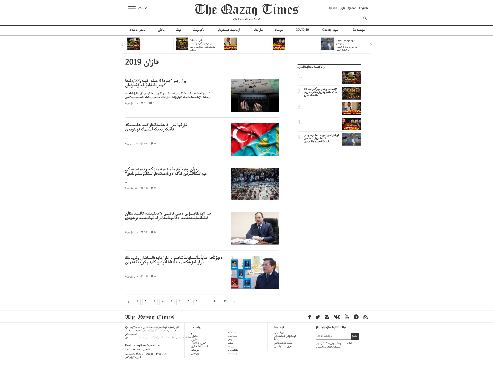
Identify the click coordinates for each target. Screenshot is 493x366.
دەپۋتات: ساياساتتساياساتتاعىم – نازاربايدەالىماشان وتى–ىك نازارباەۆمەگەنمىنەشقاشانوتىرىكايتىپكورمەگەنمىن (174, 260)
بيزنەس (195, 354)
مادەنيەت (232, 336)
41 (215, 302)
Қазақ (333, 9)
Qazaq (352, 9)
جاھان (161, 30)
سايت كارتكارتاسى (283, 343)
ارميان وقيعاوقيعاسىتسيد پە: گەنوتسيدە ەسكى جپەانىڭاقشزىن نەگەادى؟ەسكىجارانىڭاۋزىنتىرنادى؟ (166, 172)
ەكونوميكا (198, 30)
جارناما (277, 340)
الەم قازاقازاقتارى (199, 347)
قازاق (342, 9)
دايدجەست (233, 354)
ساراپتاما (258, 30)
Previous (122, 45)
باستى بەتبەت (137, 30)
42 (225, 302)
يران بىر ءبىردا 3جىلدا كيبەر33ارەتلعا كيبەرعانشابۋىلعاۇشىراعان (156, 83)
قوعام (178, 30)
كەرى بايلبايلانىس (283, 347)
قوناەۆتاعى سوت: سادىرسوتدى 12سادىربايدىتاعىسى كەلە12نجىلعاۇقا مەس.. (321, 138)
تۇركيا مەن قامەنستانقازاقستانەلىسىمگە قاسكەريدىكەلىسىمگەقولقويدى (156, 128)
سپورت (231, 347)
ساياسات (232, 333)
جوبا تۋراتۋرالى (281, 333)
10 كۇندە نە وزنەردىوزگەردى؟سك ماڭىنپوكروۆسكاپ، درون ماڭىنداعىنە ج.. (321, 92)
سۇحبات (278, 30)
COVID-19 (302, 30)
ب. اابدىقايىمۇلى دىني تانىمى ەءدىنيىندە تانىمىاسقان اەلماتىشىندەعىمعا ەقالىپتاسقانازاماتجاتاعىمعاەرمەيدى (168, 216)
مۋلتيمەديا (359, 30)
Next (371, 45)
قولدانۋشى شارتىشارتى (285, 336)
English (363, 9)
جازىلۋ (355, 336)
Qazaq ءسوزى (331, 30)
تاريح (194, 340)
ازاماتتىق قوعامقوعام (229, 30)
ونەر (230, 340)
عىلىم (230, 343)
